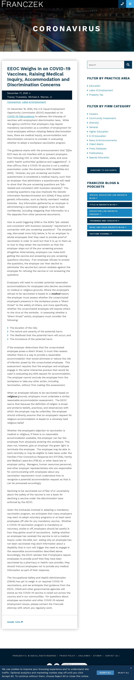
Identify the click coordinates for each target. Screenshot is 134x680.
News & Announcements (103, 140)
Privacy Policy (67, 656)
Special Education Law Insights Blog (108, 196)
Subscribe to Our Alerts (103, 170)
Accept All (105, 673)
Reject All (123, 673)
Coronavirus (14, 102)
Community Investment (102, 118)
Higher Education (98, 131)
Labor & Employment (34, 102)
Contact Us (111, 656)
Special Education (99, 157)
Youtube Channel (100, 234)
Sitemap (97, 656)
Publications (96, 153)
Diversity (94, 122)
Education (94, 85)
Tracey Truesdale (17, 97)
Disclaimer (84, 656)
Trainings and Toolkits (104, 221)
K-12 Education (97, 136)
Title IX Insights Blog (103, 205)
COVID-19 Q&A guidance (20, 116)
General (93, 127)
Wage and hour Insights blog (107, 227)
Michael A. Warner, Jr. (40, 97)
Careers (93, 114)
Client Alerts (96, 144)
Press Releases (97, 148)
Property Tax (96, 94)
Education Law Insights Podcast (104, 212)
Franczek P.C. (20, 656)
